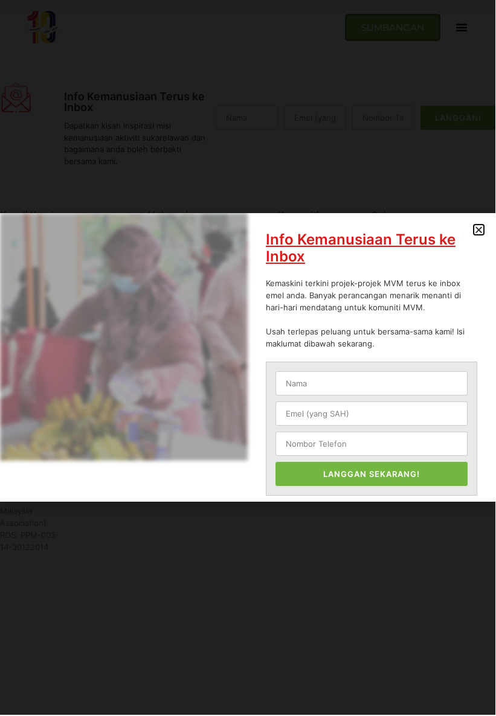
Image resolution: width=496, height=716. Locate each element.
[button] (478, 229)
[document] (247, 357)
